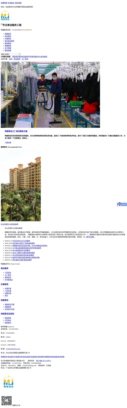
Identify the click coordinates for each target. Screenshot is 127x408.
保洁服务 (8, 36)
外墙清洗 (8, 38)
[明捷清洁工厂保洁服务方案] (50, 127)
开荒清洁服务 (33, 56)
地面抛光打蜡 (9, 304)
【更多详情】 (90, 237)
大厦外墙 (8, 288)
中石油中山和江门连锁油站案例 (24, 243)
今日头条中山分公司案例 (21, 241)
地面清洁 (4, 300)
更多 (6, 295)
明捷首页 (8, 34)
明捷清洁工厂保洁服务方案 (16, 131)
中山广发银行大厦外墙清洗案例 (24, 253)
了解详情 (8, 142)
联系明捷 (8, 50)
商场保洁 (8, 277)
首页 (10, 59)
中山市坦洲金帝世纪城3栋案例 (23, 255)
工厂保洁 (25, 59)
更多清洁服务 (9, 41)
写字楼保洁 (9, 280)
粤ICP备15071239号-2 (43, 361)
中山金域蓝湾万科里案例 (21, 250)
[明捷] (6, 20)
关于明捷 (8, 48)
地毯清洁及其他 (7, 314)
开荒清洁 (8, 320)
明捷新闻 (8, 46)
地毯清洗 (8, 318)
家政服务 (8, 323)
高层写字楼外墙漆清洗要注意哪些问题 (26, 257)
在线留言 (11, 3)
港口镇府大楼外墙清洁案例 (22, 260)
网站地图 (18, 3)
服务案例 (8, 43)
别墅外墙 (8, 293)
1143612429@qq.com (13, 349)
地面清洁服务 (17, 56)
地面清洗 (8, 307)
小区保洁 (8, 272)
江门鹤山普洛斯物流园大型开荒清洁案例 (27, 248)
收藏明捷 (4, 3)
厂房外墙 (8, 291)
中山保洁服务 (42, 56)
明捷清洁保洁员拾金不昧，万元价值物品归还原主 (30, 246)
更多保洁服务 (26, 357)
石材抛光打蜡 (9, 309)
